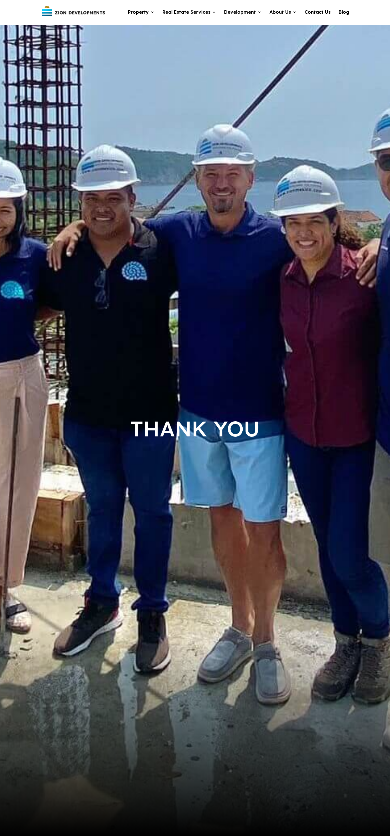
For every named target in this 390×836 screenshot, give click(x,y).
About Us (280, 12)
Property (138, 12)
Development (240, 12)
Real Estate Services (186, 12)
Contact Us (318, 12)
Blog (344, 12)
